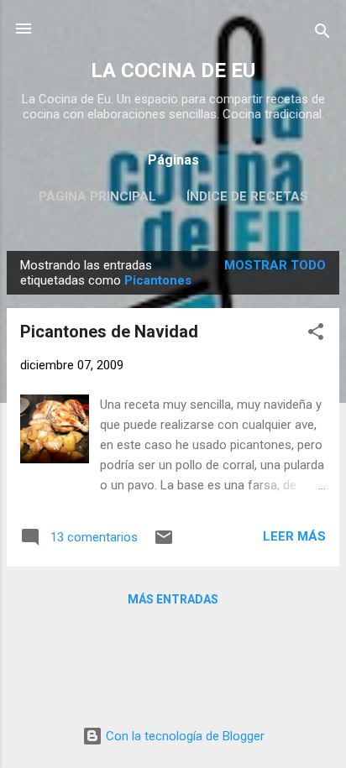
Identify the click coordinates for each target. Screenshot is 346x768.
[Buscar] (322, 34)
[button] (316, 334)
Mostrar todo (275, 265)
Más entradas (173, 599)
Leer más (294, 536)
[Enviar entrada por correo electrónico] (164, 543)
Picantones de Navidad (109, 331)
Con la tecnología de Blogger (183, 736)
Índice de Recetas (247, 196)
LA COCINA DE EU (173, 70)
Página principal (97, 196)
